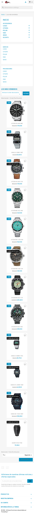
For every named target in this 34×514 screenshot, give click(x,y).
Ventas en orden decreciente (11, 93)
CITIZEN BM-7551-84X (17, 210)
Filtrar (26, 93)
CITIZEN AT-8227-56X (17, 326)
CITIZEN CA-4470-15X (17, 181)
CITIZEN (5, 28)
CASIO (5, 26)
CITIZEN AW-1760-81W (17, 239)
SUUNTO (6, 37)
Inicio (6, 19)
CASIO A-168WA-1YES (17, 356)
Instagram (7, 467)
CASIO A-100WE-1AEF (17, 152)
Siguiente (28, 455)
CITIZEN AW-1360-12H (17, 268)
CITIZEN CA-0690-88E (17, 123)
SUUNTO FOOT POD (17, 443)
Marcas (5, 47)
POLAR (5, 30)
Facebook (2, 467)
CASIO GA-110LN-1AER (17, 414)
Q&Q (4, 33)
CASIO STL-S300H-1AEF (17, 385)
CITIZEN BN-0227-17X (17, 297)
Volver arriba (26, 460)
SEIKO (5, 35)
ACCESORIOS (7, 23)
